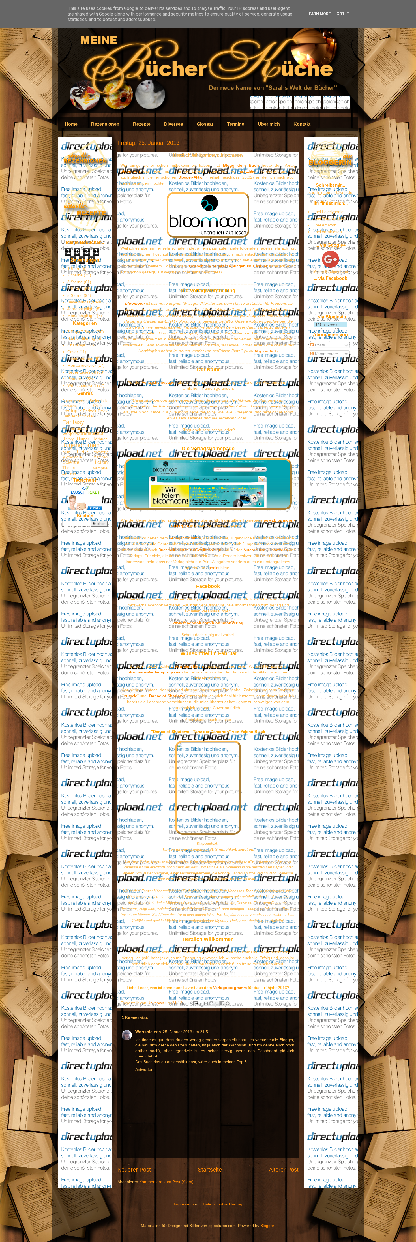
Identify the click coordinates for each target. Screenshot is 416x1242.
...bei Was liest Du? (329, 218)
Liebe (82, 451)
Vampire (100, 468)
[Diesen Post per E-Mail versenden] (206, 1003)
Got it (342, 14)
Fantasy (73, 422)
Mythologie (72, 457)
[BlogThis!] (211, 1003)
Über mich (269, 124)
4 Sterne (75, 288)
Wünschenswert (81, 385)
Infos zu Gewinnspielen (200, 550)
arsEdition (249, 171)
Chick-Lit (100, 406)
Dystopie (71, 410)
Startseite (210, 1169)
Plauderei (75, 378)
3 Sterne (75, 282)
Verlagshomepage (158, 382)
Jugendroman (81, 445)
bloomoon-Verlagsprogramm (155, 672)
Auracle (130, 696)
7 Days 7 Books (81, 331)
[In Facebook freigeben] (222, 1003)
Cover (72, 351)
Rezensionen (105, 124)
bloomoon (130, 171)
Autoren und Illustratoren (265, 550)
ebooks (212, 567)
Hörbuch (100, 439)
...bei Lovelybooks (328, 211)
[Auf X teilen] (217, 1003)
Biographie (69, 405)
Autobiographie (74, 401)
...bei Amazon (324, 225)
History (68, 439)
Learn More (318, 14)
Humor (83, 439)
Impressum (184, 1204)
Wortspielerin (148, 1031)
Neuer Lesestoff (81, 372)
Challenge (76, 345)
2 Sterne (75, 275)
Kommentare (326, 353)
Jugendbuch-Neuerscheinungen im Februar (228, 266)
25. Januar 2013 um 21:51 (186, 1031)
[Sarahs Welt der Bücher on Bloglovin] (330, 328)
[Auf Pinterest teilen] (227, 1003)
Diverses (173, 124)
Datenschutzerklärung (222, 1204)
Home (71, 124)
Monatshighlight (81, 315)
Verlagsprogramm (185, 538)
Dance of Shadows (167, 696)
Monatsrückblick (81, 365)
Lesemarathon (80, 358)
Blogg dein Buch (241, 165)
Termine (235, 124)
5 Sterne (75, 295)
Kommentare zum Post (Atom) (166, 1181)
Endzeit (89, 411)
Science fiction (85, 462)
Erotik (103, 411)
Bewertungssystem (84, 302)
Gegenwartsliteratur (83, 433)
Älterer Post (284, 1169)
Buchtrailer (167, 550)
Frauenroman (74, 428)
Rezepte (142, 124)
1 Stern (73, 268)
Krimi (66, 452)
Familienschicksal (78, 416)
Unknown (156, 1003)
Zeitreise (69, 473)
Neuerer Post (134, 1169)
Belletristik (98, 400)
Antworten (144, 1069)
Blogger (267, 1225)
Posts (319, 345)
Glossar (205, 124)
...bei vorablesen (327, 231)
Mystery (100, 452)
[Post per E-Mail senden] (195, 1003)
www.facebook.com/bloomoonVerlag (208, 623)
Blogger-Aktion (191, 177)
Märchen (100, 457)
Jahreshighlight (81, 308)
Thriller (69, 468)
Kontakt (301, 124)
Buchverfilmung (81, 338)
